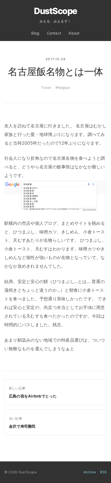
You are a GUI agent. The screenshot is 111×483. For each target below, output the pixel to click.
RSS (103, 472)
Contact (54, 33)
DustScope (55, 11)
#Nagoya (63, 88)
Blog (35, 33)
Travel (46, 88)
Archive (90, 472)
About (73, 33)
